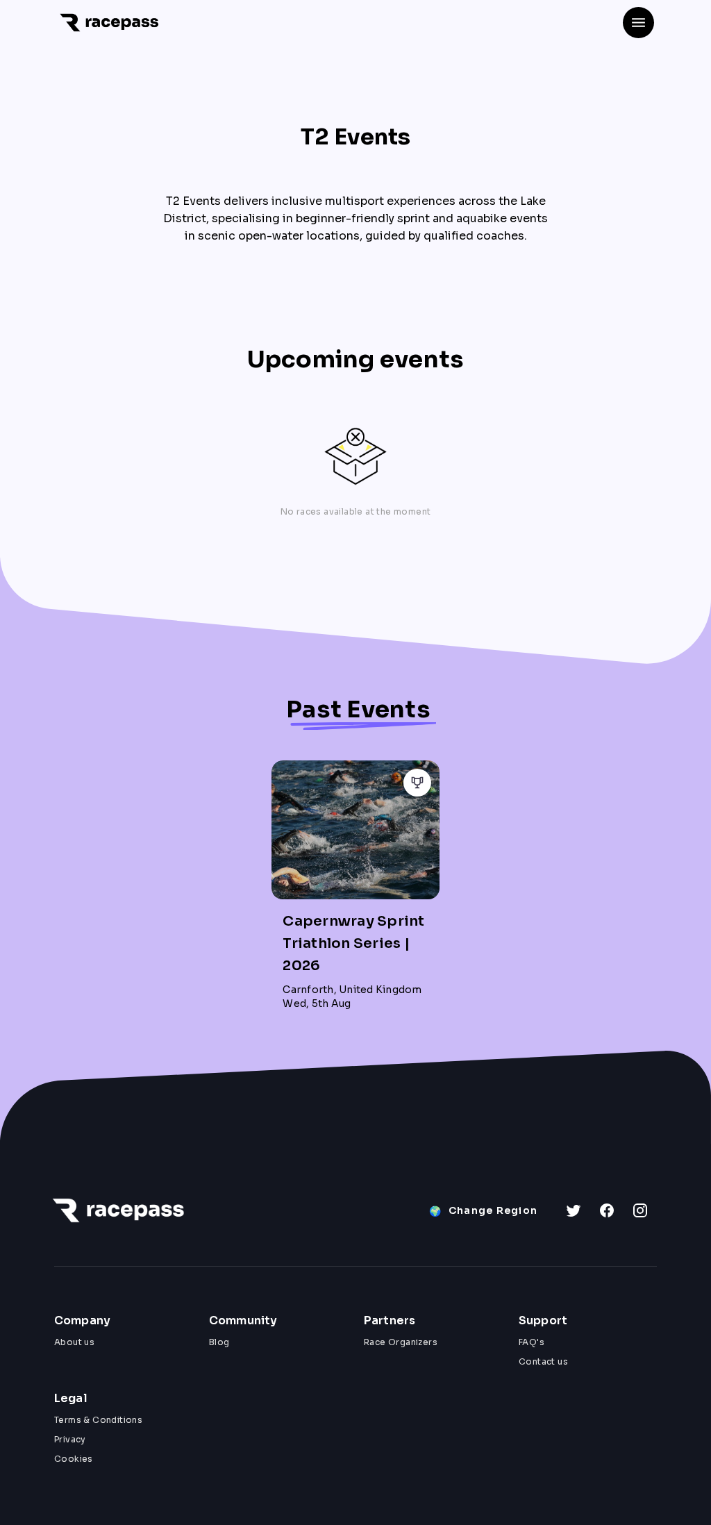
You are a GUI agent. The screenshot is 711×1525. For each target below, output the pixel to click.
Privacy (70, 1439)
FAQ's (531, 1342)
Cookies (73, 1458)
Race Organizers (400, 1342)
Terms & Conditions (98, 1420)
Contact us (543, 1361)
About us (74, 1342)
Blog (219, 1342)
